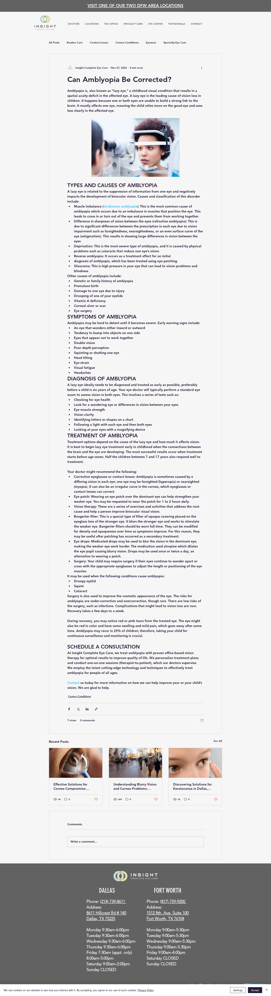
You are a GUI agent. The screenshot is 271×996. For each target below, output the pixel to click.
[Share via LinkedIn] (87, 709)
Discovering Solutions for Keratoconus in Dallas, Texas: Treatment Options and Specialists (192, 786)
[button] (133, 24)
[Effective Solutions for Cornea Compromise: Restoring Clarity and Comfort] (75, 763)
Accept (255, 990)
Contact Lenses (99, 42)
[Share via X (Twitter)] (78, 709)
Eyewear (151, 42)
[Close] (266, 990)
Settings (238, 990)
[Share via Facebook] (69, 709)
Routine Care (75, 42)
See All (218, 741)
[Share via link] (96, 709)
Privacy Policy (146, 990)
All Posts (54, 42)
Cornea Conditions (127, 42)
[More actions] (201, 68)
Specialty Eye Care (175, 42)
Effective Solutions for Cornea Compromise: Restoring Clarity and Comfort (70, 786)
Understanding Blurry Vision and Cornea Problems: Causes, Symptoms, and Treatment (135, 786)
